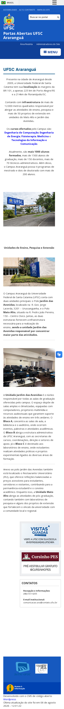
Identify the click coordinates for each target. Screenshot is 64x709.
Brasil (10, 2)
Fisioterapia (28, 136)
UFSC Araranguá (19, 69)
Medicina (43, 136)
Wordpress (9, 699)
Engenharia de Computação (21, 132)
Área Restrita (26, 44)
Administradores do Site (48, 44)
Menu (52, 52)
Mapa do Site (43, 9)
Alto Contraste (27, 9)
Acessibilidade (10, 9)
